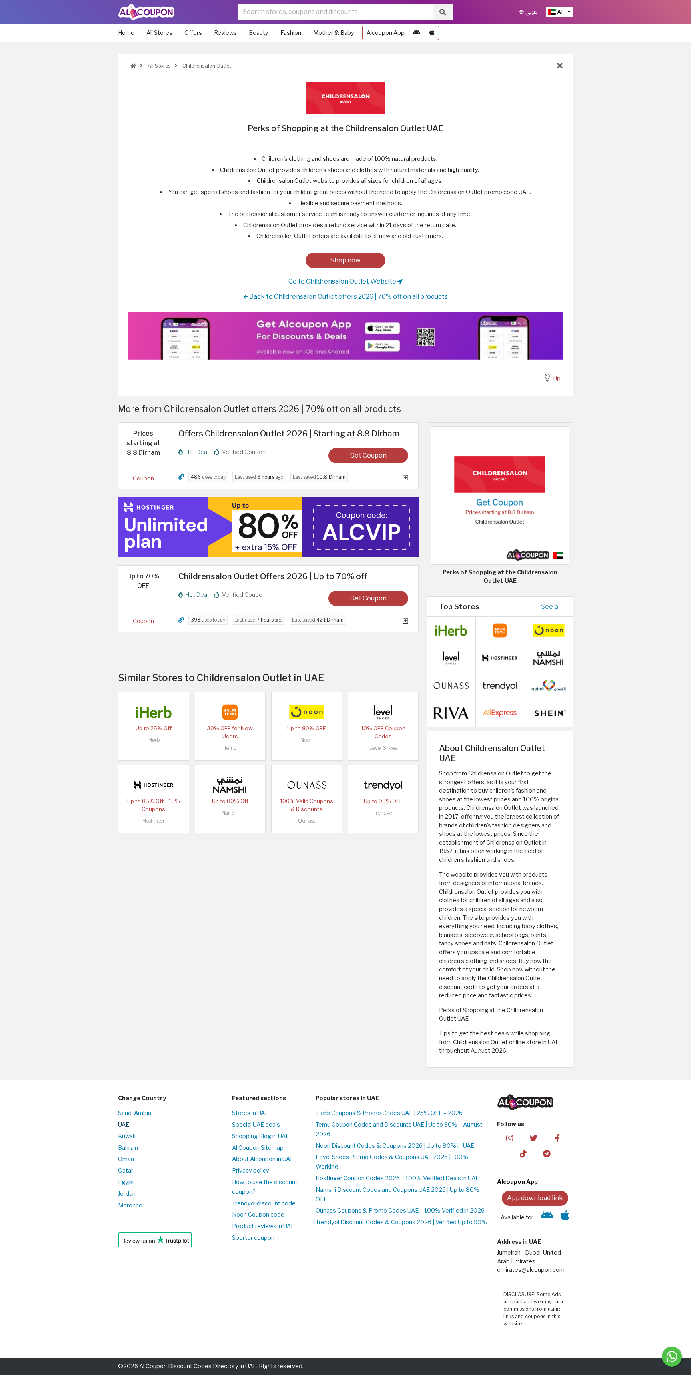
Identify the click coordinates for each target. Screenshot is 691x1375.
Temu (230, 748)
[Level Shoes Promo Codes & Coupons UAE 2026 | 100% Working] (383, 711)
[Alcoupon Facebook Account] (557, 1138)
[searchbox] (335, 12)
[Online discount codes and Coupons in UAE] (133, 66)
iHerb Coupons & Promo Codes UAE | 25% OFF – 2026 (389, 1113)
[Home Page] (146, 11)
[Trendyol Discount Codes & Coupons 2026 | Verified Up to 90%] (383, 784)
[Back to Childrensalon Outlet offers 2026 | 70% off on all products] (560, 66)
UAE (123, 1124)
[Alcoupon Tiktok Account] (523, 1153)
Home (126, 32)
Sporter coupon (253, 1237)
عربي (530, 11)
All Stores (159, 32)
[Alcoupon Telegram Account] (547, 1153)
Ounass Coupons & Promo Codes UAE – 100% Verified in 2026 (400, 1210)
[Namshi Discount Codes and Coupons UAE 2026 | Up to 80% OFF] (230, 784)
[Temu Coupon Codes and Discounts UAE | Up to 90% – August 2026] (230, 711)
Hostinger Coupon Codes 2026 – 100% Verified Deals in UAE (397, 1178)
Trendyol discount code (264, 1203)
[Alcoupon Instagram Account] (509, 1138)
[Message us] (672, 1357)
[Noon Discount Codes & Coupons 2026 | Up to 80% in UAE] (307, 711)
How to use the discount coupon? (265, 1187)
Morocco (130, 1205)
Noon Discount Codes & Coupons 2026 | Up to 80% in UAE (395, 1145)
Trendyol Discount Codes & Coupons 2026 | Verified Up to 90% (401, 1222)
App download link (535, 1198)
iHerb (153, 740)
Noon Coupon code (258, 1214)
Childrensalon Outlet (206, 66)
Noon (306, 740)
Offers (193, 32)
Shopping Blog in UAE (260, 1136)
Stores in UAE (250, 1113)
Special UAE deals (256, 1124)
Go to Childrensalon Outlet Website (342, 281)
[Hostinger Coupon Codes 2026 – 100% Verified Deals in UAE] (154, 784)
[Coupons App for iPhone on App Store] (432, 33)
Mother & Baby (333, 32)
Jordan (127, 1193)
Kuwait (127, 1136)
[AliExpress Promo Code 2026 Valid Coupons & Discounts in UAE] (500, 712)
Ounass (306, 821)
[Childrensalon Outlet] (345, 97)
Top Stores (459, 606)
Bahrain (128, 1147)
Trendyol (383, 813)
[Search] (442, 12)
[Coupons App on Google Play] (416, 33)
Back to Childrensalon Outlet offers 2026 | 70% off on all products (348, 296)
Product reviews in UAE (263, 1226)
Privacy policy (250, 1170)
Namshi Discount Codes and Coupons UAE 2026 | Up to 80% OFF (397, 1194)
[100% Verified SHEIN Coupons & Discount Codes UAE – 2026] (549, 712)
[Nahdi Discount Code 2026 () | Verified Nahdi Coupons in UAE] (549, 685)
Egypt (126, 1182)
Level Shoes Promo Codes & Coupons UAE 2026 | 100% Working (392, 1161)
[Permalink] (181, 477)
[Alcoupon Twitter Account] (533, 1138)
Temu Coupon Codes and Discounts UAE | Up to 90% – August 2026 (399, 1129)
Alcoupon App (386, 32)
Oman (126, 1159)
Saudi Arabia (134, 1113)
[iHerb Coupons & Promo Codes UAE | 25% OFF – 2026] (154, 711)
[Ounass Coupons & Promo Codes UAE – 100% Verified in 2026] (307, 784)
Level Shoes (383, 748)
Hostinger (153, 821)
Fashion (290, 32)
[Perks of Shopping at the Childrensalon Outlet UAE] (500, 494)
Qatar (125, 1170)
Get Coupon (368, 455)
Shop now (345, 260)
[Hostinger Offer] (268, 527)
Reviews (225, 32)
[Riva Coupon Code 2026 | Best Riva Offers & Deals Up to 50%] (451, 712)
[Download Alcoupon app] (345, 336)
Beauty (258, 32)
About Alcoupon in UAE (263, 1159)
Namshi (230, 813)
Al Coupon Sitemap (258, 1147)
